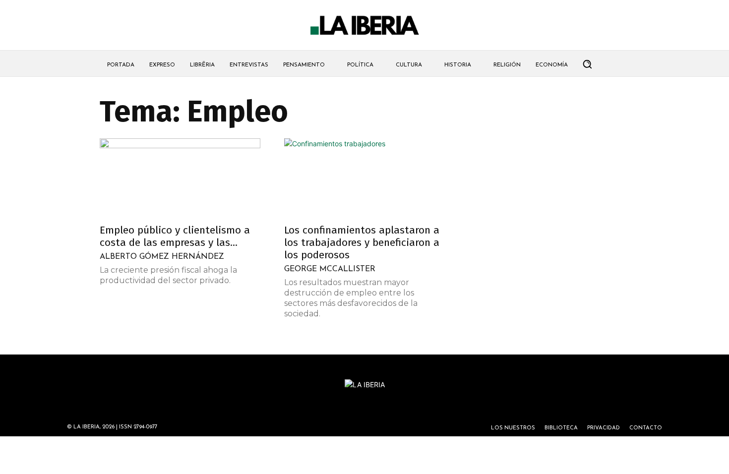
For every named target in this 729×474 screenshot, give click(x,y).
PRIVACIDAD (603, 428)
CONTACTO (645, 428)
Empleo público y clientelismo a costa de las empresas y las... (175, 236)
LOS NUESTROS (513, 428)
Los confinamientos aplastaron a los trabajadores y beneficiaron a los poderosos (361, 242)
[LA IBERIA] (364, 25)
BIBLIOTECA (561, 428)
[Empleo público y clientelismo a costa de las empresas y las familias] (180, 178)
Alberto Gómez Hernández (162, 257)
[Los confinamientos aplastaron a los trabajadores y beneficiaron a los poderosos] (364, 178)
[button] (587, 64)
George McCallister (329, 269)
